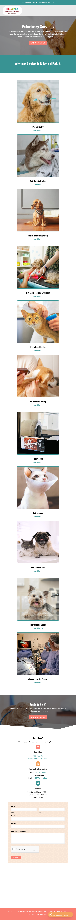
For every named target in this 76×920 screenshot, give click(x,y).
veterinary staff (41, 34)
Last (40, 812)
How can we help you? (19, 831)
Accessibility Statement (38, 914)
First (12, 812)
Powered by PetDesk (47, 912)
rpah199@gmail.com (40, 778)
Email (13, 816)
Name (13, 806)
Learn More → (38, 130)
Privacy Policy (62, 912)
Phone (13, 823)
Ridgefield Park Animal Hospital (23, 31)
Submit (16, 857)
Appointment (38, 43)
